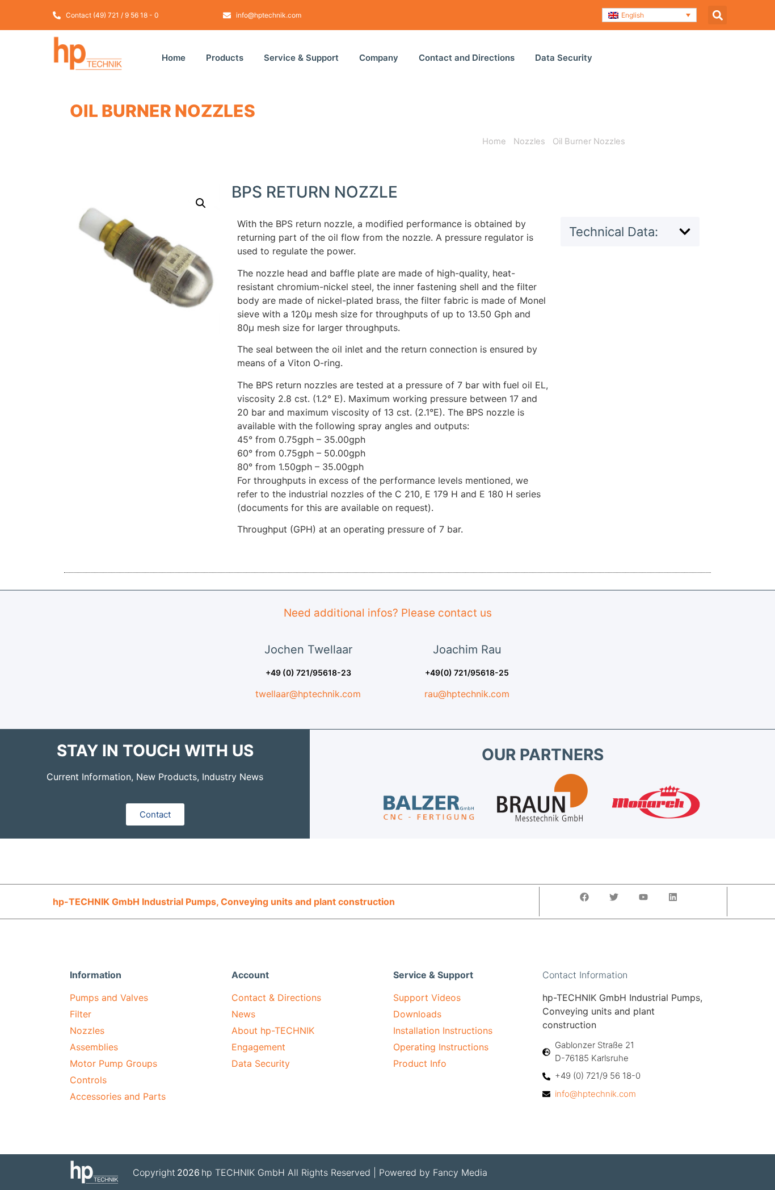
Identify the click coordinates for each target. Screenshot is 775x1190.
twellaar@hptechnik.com (308, 693)
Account (250, 975)
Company (378, 57)
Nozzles (529, 141)
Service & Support (301, 57)
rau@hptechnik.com (466, 693)
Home (174, 57)
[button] (649, 15)
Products (224, 57)
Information (95, 975)
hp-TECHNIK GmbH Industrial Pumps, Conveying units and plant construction (224, 901)
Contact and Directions (467, 57)
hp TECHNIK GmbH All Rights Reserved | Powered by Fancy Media (344, 1172)
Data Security (563, 57)
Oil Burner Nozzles (162, 110)
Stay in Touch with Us (155, 750)
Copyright (154, 1172)
